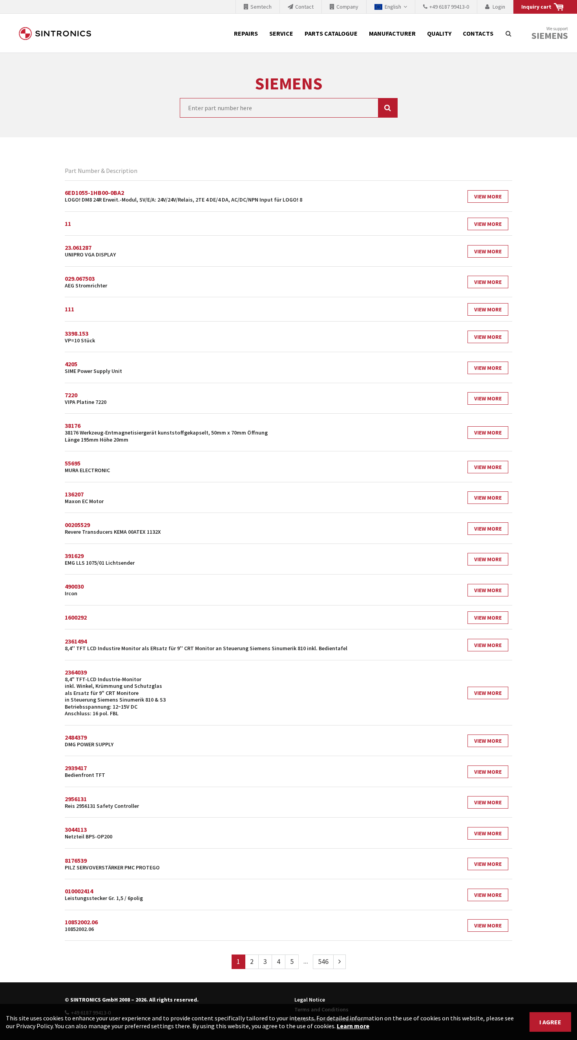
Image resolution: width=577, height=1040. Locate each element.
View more (488, 196)
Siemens (549, 35)
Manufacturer (392, 33)
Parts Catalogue (331, 33)
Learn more (353, 1026)
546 (323, 961)
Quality (439, 33)
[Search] (508, 33)
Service (281, 33)
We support (549, 33)
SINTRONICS (55, 33)
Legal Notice (309, 999)
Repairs (246, 33)
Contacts (478, 33)
